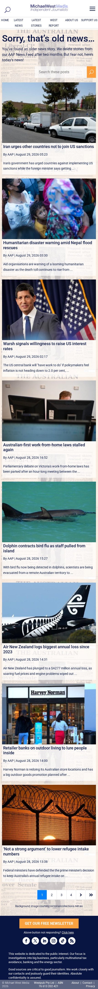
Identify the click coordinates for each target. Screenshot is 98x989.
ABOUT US (71, 20)
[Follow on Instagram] (53, 940)
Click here (68, 932)
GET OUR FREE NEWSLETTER (49, 923)
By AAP (8, 154)
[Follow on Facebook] (26, 940)
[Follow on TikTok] (62, 940)
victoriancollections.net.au (66, 906)
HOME (5, 20)
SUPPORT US (89, 20)
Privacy (90, 986)
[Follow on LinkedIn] (44, 940)
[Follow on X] (35, 940)
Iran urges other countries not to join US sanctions (48, 146)
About (76, 982)
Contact (87, 982)
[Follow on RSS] (71, 940)
